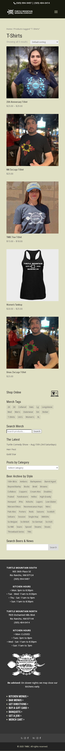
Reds (31, 511)
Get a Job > (15, 716)
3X (14, 407)
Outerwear (28, 412)
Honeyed (12, 501)
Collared (22, 407)
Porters (22, 511)
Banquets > (15, 712)
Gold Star (11, 454)
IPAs (21, 501)
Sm (37, 412)
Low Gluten (51, 501)
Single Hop (33, 516)
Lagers (39, 501)
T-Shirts (11, 417)
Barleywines (35, 481)
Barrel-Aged (50, 481)
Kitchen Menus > (18, 696)
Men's (17, 412)
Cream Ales (35, 491)
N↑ (34, 737)
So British (25, 521)
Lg (38, 407)
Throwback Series (16, 531)
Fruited (11, 496)
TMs (29, 531)
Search (37, 431)
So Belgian (12, 521)
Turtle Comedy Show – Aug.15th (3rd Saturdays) (31, 444)
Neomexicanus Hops (33, 506)
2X (9, 407)
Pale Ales (12, 511)
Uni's (20, 417)
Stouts (47, 526)
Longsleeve (47, 407)
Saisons (40, 511)
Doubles (48, 491)
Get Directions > (18, 704)
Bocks (27, 486)
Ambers (23, 481)
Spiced (28, 526)
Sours (19, 526)
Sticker (45, 412)
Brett (35, 486)
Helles (34, 496)
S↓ (22, 737)
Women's (30, 417)
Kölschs (29, 501)
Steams (38, 526)
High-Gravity (45, 496)
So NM (11, 526)
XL (38, 417)
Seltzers (11, 516)
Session (21, 516)
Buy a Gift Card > (19, 708)
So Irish (49, 521)
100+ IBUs (12, 481)
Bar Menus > (16, 700)
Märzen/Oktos (14, 506)
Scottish (50, 511)
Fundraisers (22, 496)
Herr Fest (11, 449)
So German (37, 521)
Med (10, 412)
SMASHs (45, 516)
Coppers (23, 491)
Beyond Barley (14, 486)
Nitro (48, 506)
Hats (31, 407)
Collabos (12, 491)
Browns (43, 486)
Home (9, 28)
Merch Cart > (16, 719)
